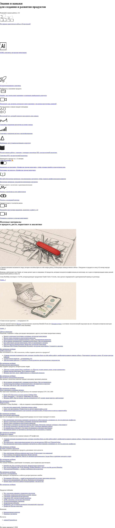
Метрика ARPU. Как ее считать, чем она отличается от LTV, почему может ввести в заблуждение (34, 398)
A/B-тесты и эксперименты (8, 473)
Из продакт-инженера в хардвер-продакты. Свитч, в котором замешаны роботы (28, 426)
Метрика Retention (5, 461)
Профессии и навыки (6, 434)
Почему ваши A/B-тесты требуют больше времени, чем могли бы (24, 481)
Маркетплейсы (4, 402)
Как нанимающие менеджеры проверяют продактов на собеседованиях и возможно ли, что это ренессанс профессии (40, 420)
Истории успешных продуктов (9, 448)
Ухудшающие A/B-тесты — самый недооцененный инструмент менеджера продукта (29, 478)
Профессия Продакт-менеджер (13, 506)
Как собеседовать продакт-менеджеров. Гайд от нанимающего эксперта (26, 343)
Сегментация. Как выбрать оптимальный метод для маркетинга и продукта (27, 384)
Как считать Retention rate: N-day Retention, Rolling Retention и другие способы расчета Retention (33, 467)
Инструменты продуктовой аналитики (12, 377)
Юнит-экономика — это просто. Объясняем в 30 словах (21, 396)
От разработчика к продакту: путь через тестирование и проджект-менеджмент (28, 428)
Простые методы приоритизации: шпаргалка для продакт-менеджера (25, 344)
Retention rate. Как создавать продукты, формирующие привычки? (24, 465)
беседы (19, 324)
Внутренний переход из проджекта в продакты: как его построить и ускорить (27, 429)
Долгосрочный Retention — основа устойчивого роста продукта (23, 469)
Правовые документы (10, 514)
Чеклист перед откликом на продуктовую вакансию (19, 338)
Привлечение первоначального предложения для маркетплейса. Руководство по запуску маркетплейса (35, 410)
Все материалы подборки (8, 349)
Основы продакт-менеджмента (9, 365)
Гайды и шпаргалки (6, 331)
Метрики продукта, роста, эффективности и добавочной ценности (24, 373)
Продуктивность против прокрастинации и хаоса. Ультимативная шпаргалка (27, 339)
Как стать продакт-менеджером (9, 415)
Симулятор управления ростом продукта (16, 496)
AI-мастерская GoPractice (11, 503)
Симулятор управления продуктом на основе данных (20, 495)
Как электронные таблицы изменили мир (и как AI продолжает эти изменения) (28, 453)
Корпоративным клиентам (12, 512)
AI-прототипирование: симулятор (14, 501)
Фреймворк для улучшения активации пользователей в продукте (23, 504)
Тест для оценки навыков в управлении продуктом (19, 493)
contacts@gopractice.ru (10, 520)
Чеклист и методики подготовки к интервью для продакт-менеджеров (25, 336)
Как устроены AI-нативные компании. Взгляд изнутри (20, 455)
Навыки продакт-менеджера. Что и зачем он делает (19, 371)
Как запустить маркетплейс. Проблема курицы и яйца (20, 407)
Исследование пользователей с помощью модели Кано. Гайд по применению (27, 341)
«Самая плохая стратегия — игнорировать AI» (18, 358)
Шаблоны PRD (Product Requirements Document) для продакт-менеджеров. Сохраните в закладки (33, 346)
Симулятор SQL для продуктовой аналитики (17, 498)
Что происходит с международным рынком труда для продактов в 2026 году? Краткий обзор (32, 442)
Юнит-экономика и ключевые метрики (12, 390)
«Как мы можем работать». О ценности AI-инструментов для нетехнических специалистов (32, 360)
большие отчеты (56, 324)
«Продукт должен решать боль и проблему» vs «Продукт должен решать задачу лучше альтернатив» (34, 369)
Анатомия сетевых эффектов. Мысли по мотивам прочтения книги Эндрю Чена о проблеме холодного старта (37, 456)
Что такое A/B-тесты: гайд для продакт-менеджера (19, 385)
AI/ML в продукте (5, 350)
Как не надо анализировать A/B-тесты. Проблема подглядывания (24, 480)
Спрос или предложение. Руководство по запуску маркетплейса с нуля (25, 409)
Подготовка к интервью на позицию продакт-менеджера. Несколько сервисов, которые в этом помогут (35, 425)
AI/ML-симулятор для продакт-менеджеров (17, 499)
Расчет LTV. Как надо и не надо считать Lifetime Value (20, 395)
